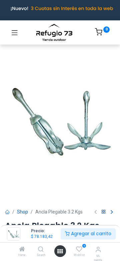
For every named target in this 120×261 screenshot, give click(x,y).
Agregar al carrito (90, 233)
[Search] (41, 249)
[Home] (22, 249)
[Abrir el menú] (60, 251)
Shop (22, 211)
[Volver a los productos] (104, 211)
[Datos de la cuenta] (98, 249)
